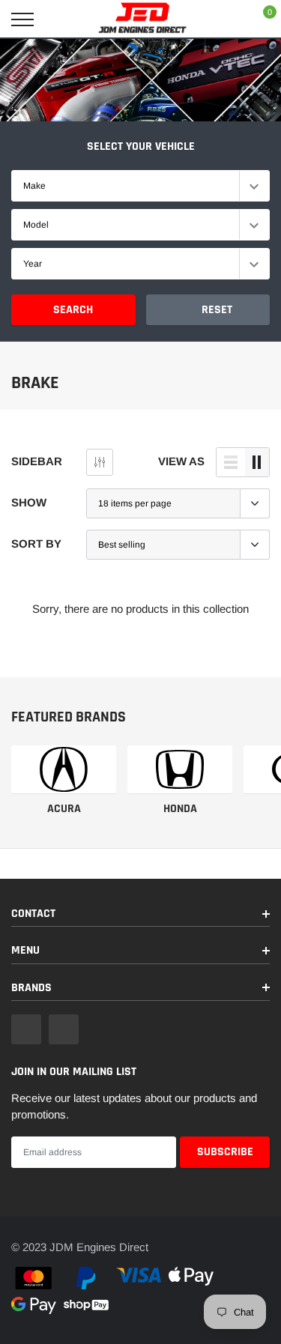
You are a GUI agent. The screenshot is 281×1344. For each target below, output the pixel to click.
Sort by (36, 543)
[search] (61, 19)
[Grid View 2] (257, 462)
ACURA (64, 809)
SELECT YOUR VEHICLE (141, 146)
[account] (225, 19)
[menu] (22, 19)
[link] (63, 769)
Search (73, 310)
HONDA (180, 809)
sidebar (36, 461)
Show (28, 502)
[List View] (231, 462)
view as (181, 461)
